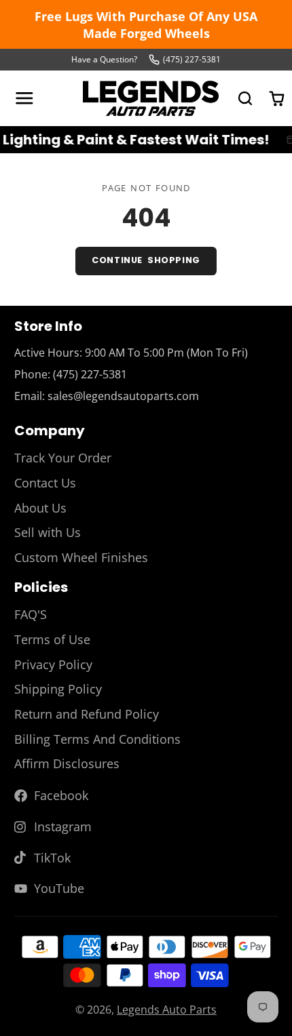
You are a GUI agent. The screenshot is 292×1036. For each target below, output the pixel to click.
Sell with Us (47, 532)
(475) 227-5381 (192, 59)
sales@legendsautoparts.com (123, 395)
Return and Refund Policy (86, 714)
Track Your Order (62, 458)
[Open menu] (24, 98)
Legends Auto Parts (167, 1009)
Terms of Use (52, 639)
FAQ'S (30, 614)
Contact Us (45, 483)
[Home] (151, 98)
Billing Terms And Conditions (97, 739)
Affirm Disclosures (67, 763)
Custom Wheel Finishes (81, 557)
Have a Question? (104, 59)
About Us (40, 508)
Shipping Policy (58, 689)
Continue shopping (146, 260)
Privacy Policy (53, 664)
